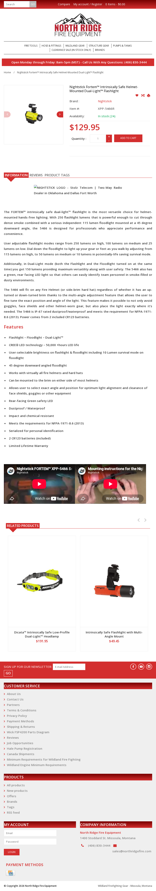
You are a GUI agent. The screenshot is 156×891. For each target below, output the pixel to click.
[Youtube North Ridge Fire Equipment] (141, 667)
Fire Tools (30, 45)
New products (17, 791)
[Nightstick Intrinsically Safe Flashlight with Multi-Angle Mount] (114, 581)
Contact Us (15, 699)
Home (7, 72)
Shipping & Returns (21, 727)
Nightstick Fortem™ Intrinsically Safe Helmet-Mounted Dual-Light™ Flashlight (60, 72)
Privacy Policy (17, 716)
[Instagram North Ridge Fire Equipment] (149, 667)
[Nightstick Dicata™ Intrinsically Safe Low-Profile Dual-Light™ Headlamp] (42, 581)
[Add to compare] (143, 96)
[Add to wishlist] (137, 96)
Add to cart (128, 138)
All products (16, 785)
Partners (13, 705)
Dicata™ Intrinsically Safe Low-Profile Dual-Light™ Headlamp (42, 634)
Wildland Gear (74, 45)
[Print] (148, 96)
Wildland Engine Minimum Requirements (36, 765)
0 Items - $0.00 (115, 4)
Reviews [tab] (36, 175)
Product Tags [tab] (57, 175)
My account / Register (87, 4)
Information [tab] (16, 175)
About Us (14, 694)
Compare (64, 4)
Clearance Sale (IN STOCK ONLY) (71, 50)
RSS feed (13, 812)
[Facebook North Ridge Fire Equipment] (133, 667)
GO (33, 4)
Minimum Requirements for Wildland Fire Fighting (44, 759)
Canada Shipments (20, 754)
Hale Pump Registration (24, 748)
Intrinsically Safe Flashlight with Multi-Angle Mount (114, 634)
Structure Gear (99, 45)
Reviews (13, 737)
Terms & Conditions (21, 710)
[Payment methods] (10, 873)
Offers (11, 796)
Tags (10, 807)
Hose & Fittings (51, 45)
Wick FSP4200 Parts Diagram (28, 732)
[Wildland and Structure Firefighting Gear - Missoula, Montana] (78, 25)
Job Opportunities (20, 743)
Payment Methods (20, 721)
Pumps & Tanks (122, 45)
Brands (100, 50)
